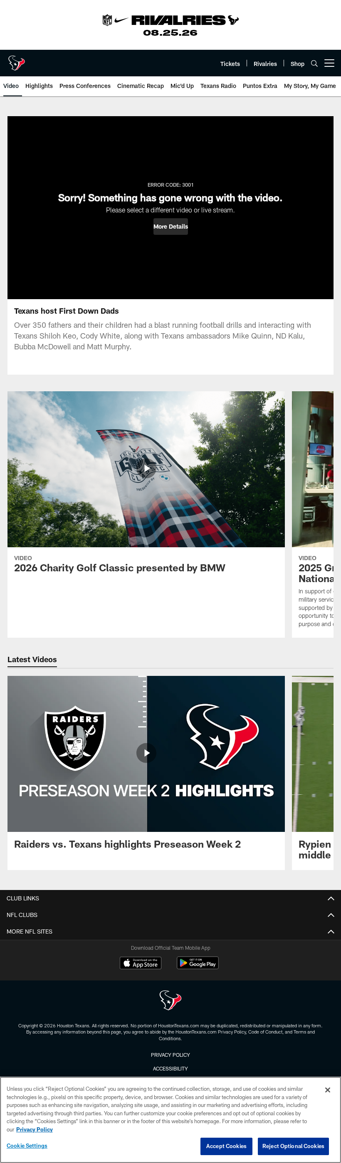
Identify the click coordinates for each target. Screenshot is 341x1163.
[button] (170, 226)
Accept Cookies (226, 1146)
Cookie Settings (27, 1145)
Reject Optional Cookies (293, 1146)
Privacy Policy (170, 1055)
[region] (170, 1120)
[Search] (314, 63)
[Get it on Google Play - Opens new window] (198, 967)
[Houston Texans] (170, 1001)
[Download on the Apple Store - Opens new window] (141, 964)
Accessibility (170, 1068)
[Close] (328, 1090)
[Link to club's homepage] (17, 59)
